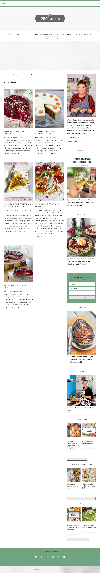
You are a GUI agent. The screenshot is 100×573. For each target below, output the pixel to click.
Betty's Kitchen (50, 18)
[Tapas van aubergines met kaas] (74, 482)
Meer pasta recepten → (78, 539)
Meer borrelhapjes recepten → (81, 498)
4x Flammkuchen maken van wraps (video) (88, 486)
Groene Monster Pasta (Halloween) (89, 526)
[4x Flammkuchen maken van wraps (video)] (89, 482)
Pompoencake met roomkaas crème (44, 132)
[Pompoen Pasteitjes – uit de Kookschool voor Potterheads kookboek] (74, 430)
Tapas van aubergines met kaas (72, 486)
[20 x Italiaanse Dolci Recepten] (89, 430)
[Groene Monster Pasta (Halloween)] (89, 514)
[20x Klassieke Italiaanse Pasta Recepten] (74, 514)
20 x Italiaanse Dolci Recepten (87, 442)
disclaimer (59, 569)
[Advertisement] (50, 55)
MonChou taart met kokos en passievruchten (18, 205)
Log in (66, 569)
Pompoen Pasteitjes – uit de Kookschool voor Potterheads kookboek (73, 445)
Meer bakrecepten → (77, 459)
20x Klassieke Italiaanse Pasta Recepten (73, 527)
